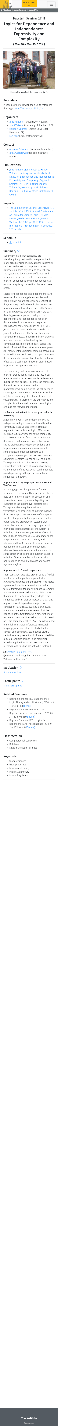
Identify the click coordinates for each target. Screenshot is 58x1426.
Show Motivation (12, 672)
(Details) (27, 706)
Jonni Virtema (16, 125)
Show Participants (12, 685)
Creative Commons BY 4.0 (19, 652)
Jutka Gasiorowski (18, 152)
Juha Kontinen (16, 121)
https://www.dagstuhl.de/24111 (30, 108)
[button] (7, 70)
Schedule (17, 242)
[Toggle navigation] (51, 4)
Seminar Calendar (19, 10)
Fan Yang (14, 136)
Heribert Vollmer (18, 128)
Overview (29, 1423)
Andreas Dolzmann (19, 149)
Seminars (7, 10)
